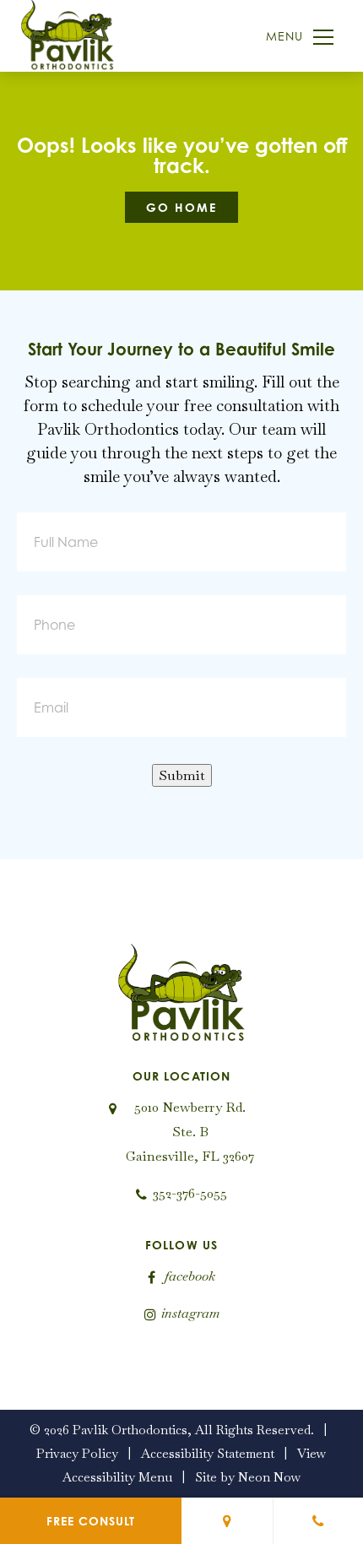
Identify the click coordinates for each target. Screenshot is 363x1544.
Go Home (181, 207)
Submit (182, 775)
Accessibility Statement (207, 1453)
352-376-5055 (190, 1193)
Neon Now (269, 1477)
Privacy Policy (77, 1453)
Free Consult (90, 1521)
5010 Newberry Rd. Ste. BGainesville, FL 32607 (190, 1131)
